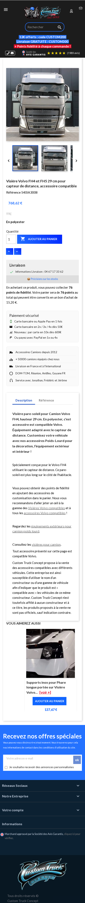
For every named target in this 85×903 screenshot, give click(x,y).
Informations (12, 824)
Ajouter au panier (38, 238)
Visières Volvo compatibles (46, 508)
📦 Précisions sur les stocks (42, 279)
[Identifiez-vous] (71, 11)
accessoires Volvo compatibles (45, 513)
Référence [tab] (46, 400)
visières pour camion (46, 544)
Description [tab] (23, 400)
